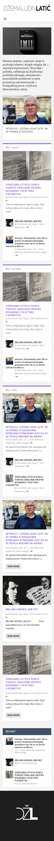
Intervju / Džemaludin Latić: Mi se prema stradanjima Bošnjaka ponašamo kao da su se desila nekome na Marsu (27, 432)
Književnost (40, 197)
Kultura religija (40, 252)
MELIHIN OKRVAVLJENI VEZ (28, 221)
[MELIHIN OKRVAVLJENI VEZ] (9, 223)
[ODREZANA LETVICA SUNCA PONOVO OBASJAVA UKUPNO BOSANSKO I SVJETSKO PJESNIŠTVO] (27, 165)
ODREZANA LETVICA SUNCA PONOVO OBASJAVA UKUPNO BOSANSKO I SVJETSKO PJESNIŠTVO (23, 189)
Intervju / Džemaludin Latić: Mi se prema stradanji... (27, 130)
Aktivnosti (19, 252)
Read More (13, 566)
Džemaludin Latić (15, 197)
